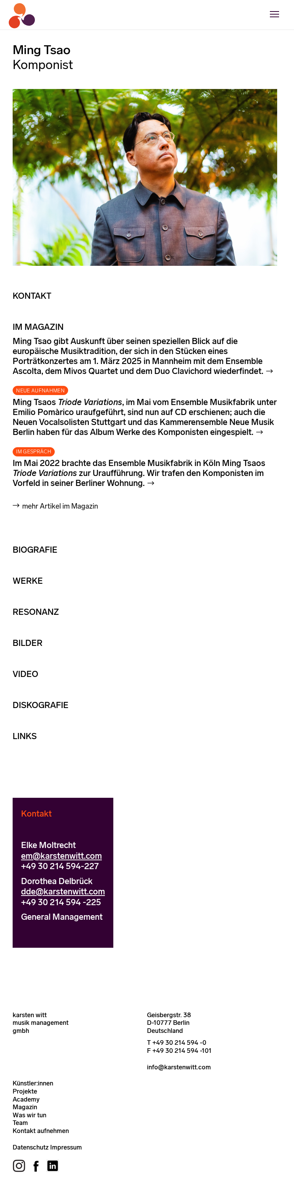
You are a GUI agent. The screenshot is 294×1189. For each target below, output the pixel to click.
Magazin (25, 1107)
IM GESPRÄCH (33, 452)
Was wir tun (29, 1115)
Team (20, 1122)
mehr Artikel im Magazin (60, 506)
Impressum (66, 1147)
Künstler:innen (33, 1083)
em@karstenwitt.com (61, 856)
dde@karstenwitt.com (63, 891)
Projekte (25, 1091)
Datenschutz (31, 1147)
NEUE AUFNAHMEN (40, 391)
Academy (26, 1099)
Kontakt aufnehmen (41, 1131)
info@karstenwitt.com (179, 1067)
